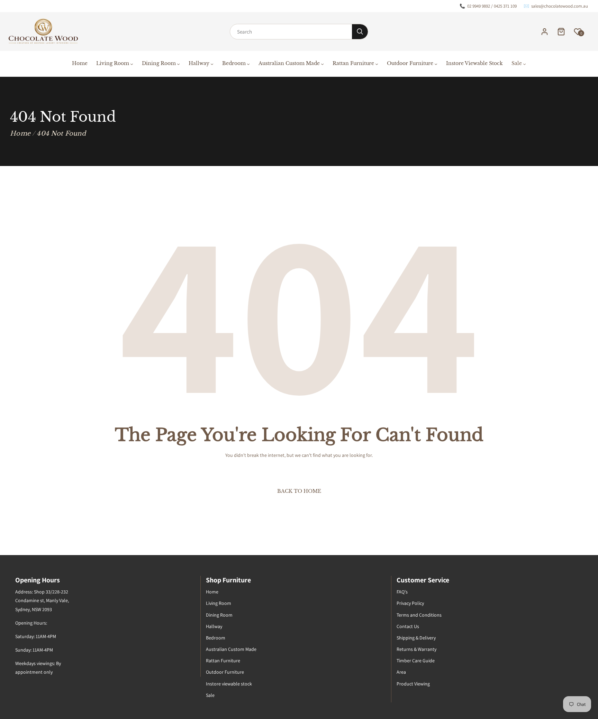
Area (401, 672)
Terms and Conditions (419, 615)
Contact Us (408, 626)
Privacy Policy (410, 603)
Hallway (214, 626)
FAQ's (402, 592)
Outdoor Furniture (225, 672)
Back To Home (299, 491)
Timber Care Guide (416, 660)
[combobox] (291, 31)
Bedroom (215, 638)
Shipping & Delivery (416, 638)
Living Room (218, 603)
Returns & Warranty (416, 649)
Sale (210, 695)
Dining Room (219, 615)
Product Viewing (413, 684)
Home (20, 133)
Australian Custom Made (231, 649)
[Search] (360, 31)
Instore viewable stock (229, 684)
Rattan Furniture (223, 660)
